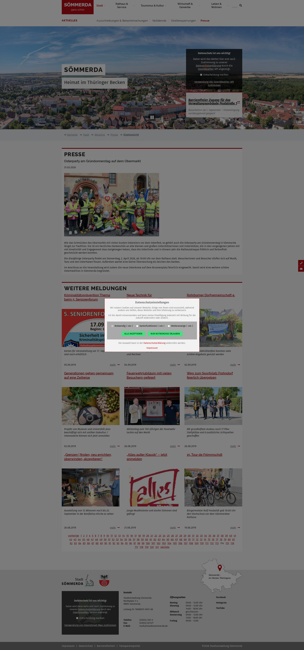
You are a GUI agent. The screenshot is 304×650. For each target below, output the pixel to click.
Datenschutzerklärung (154, 343)
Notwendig (120, 326)
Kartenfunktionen (148, 326)
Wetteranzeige (178, 326)
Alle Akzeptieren (133, 333)
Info (129, 326)
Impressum (152, 348)
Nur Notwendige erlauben (165, 333)
